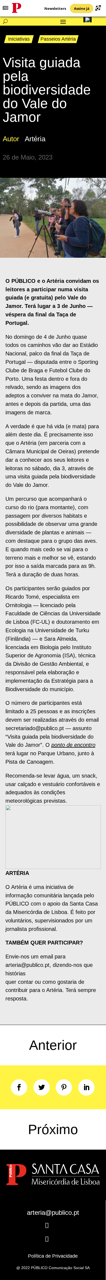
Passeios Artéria (58, 39)
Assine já (81, 8)
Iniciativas (19, 39)
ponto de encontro (73, 745)
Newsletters (55, 8)
